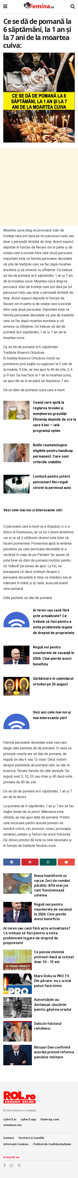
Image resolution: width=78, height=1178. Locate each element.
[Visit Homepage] (39, 6)
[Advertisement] (39, 187)
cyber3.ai (9, 1119)
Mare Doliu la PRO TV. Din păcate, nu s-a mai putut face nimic (52, 980)
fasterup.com (50, 1119)
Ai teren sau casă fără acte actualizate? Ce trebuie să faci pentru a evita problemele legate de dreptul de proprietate (53, 621)
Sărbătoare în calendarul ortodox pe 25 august (53, 681)
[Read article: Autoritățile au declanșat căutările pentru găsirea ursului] (17, 1007)
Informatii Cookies (16, 1144)
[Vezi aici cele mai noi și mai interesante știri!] (16, 727)
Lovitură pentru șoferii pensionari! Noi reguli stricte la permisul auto (52, 482)
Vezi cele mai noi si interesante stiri (32, 510)
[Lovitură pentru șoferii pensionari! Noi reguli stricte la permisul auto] (16, 491)
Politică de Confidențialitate (52, 1144)
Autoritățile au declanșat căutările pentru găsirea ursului (52, 1004)
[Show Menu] (5, 6)
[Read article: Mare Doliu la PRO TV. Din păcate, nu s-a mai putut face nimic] (17, 983)
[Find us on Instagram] (11, 1165)
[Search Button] (72, 6)
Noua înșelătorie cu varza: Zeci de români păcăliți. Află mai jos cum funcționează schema (52, 885)
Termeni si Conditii (31, 1137)
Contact (31, 1110)
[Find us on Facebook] (4, 1165)
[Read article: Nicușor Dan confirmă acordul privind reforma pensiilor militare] (17, 1055)
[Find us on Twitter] (19, 1165)
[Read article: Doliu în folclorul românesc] (17, 1031)
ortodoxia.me (12, 1125)
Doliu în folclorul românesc (47, 1026)
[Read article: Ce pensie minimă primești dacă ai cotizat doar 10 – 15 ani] (17, 960)
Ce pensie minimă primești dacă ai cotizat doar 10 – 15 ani (54, 957)
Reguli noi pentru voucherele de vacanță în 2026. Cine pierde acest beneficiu (53, 655)
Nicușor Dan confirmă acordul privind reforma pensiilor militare (54, 1052)
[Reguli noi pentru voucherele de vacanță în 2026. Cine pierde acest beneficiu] (16, 661)
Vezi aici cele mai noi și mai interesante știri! (52, 715)
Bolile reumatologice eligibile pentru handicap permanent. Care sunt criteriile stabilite (53, 453)
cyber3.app (28, 1119)
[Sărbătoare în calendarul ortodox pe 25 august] (16, 693)
